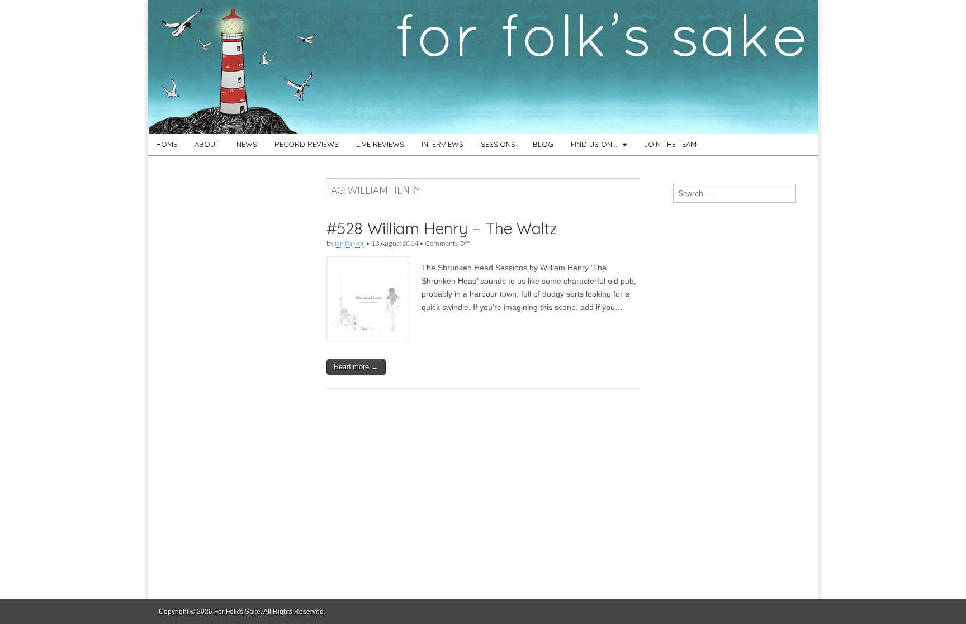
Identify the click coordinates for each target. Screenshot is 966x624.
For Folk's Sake (237, 612)
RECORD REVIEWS (306, 144)
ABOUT (207, 144)
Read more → (356, 367)
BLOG (543, 144)
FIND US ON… (594, 144)
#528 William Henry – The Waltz (441, 228)
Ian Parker (349, 243)
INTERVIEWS (442, 144)
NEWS (246, 144)
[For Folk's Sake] (483, 67)
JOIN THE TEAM (670, 144)
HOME (166, 144)
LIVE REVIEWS (380, 144)
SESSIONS (498, 144)
